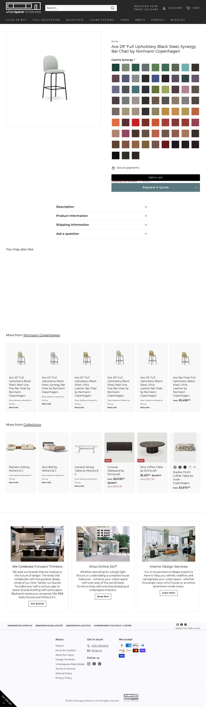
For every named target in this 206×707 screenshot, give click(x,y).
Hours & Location (65, 650)
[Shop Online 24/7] (103, 544)
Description (65, 206)
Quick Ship (75, 20)
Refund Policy (63, 673)
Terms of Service (65, 668)
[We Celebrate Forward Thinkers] (37, 544)
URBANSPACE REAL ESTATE (49, 625)
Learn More (169, 593)
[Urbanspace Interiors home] (131, 698)
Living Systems (102, 20)
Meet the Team (64, 655)
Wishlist (178, 20)
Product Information (72, 216)
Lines (124, 20)
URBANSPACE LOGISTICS (78, 625)
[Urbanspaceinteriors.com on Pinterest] (99, 663)
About (140, 20)
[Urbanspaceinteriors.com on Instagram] (88, 663)
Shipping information (72, 224)
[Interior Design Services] (168, 544)
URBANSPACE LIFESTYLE (20, 625)
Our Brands (38, 604)
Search (59, 645)
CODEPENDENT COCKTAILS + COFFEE (113, 625)
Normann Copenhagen (42, 335)
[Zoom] (53, 79)
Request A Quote (156, 187)
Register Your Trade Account (188, 628)
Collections (32, 424)
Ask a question (67, 233)
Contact (158, 20)
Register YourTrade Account (146, 8)
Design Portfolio (65, 659)
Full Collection (46, 20)
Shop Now (104, 597)
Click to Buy (16, 20)
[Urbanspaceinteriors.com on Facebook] (94, 663)
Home (114, 41)
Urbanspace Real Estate (70, 664)
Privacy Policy (63, 677)
